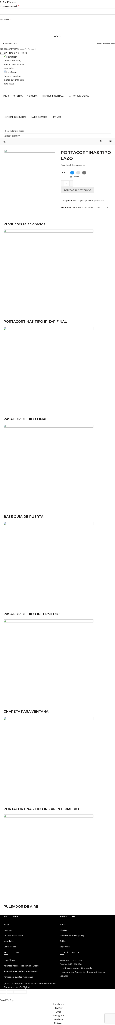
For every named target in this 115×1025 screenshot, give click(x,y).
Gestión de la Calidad (79, 96)
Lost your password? (105, 43)
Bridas (63, 924)
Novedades (9, 941)
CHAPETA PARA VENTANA (26, 711)
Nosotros (18, 96)
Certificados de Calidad (15, 117)
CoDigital (24, 987)
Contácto (57, 117)
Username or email (9, 6)
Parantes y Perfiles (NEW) (72, 935)
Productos (32, 96)
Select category (12, 135)
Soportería (65, 946)
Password (5, 19)
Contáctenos (10, 946)
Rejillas (63, 941)
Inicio (6, 96)
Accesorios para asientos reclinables (21, 971)
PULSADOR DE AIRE (21, 907)
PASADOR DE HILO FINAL (25, 419)
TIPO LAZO (101, 207)
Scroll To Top (6, 1000)
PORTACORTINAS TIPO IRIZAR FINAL (35, 322)
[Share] (10, 992)
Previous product (101, 141)
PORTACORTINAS (83, 207)
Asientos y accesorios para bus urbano (22, 965)
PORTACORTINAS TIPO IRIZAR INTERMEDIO (41, 809)
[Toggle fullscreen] (16, 992)
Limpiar (76, 177)
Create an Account (26, 49)
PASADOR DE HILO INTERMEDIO (32, 614)
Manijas (63, 930)
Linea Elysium (10, 960)
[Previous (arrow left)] (3, 996)
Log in (57, 36)
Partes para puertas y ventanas (89, 200)
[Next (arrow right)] (10, 996)
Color (63, 172)
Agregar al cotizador (77, 190)
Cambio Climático (39, 117)
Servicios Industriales (53, 96)
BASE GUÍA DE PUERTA (23, 517)
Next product (109, 141)
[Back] (6, 141)
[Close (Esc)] (3, 992)
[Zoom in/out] (23, 992)
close (13, 1)
